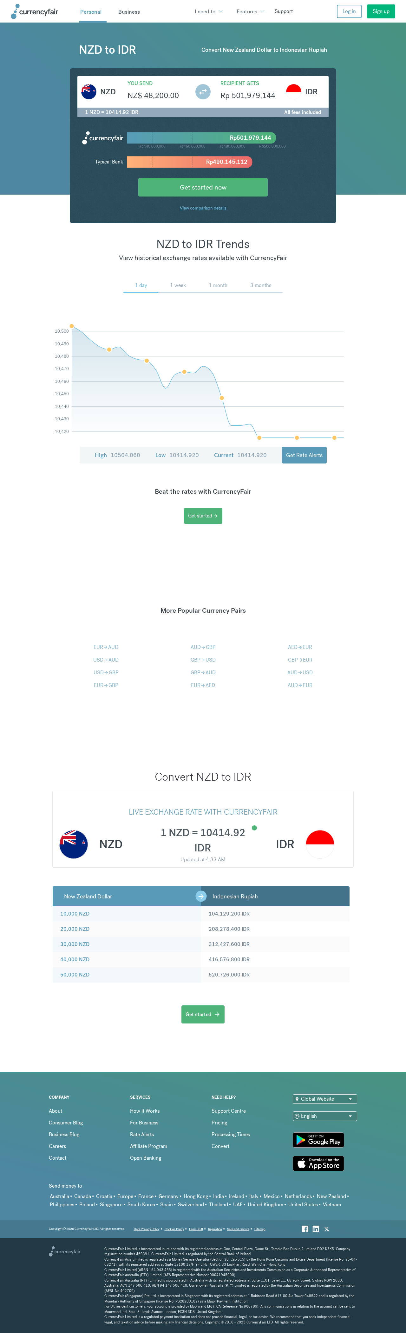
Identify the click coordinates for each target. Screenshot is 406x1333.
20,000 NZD (74, 929)
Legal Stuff (196, 1229)
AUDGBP (203, 647)
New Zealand (331, 1196)
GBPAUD (203, 672)
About (55, 1111)
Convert (220, 1146)
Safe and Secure (238, 1229)
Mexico (272, 1196)
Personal (91, 11)
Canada (82, 1196)
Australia (59, 1196)
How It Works (145, 1111)
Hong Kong (196, 1196)
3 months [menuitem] (260, 285)
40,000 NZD (74, 959)
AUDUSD (300, 672)
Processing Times (231, 1134)
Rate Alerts (142, 1134)
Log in (349, 11)
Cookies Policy (174, 1229)
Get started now (203, 187)
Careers (57, 1146)
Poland (87, 1204)
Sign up (381, 11)
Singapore (111, 1204)
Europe (125, 1196)
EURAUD (106, 647)
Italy (254, 1196)
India (218, 1196)
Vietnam (332, 1204)
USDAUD (106, 660)
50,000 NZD (74, 974)
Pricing (219, 1122)
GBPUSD (203, 660)
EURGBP (106, 685)
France (146, 1196)
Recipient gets (239, 83)
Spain (166, 1204)
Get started (203, 515)
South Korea (141, 1204)
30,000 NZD (74, 944)
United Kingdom (265, 1204)
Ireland (236, 1196)
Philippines (62, 1204)
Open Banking (145, 1158)
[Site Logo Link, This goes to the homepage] (43, 11)
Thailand (218, 1204)
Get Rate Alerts (304, 455)
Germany (169, 1196)
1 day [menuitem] (141, 285)
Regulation (215, 1229)
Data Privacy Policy (147, 1229)
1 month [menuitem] (218, 285)
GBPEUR (300, 660)
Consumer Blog (66, 1122)
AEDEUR (300, 647)
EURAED (203, 685)
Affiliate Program (148, 1146)
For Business (144, 1122)
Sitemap (259, 1229)
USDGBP (106, 672)
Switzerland (191, 1204)
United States (303, 1204)
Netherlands (298, 1196)
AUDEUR (300, 685)
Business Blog (64, 1134)
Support (284, 11)
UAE (238, 1204)
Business (129, 11)
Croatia (104, 1196)
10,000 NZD (74, 913)
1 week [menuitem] (178, 285)
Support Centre (229, 1111)
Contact (57, 1158)
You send (140, 83)
